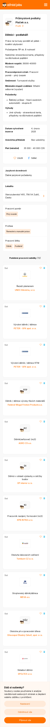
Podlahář (18, 246)
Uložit (20, 158)
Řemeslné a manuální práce (18, 231)
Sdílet (34, 158)
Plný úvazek (11, 214)
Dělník (9, 246)
